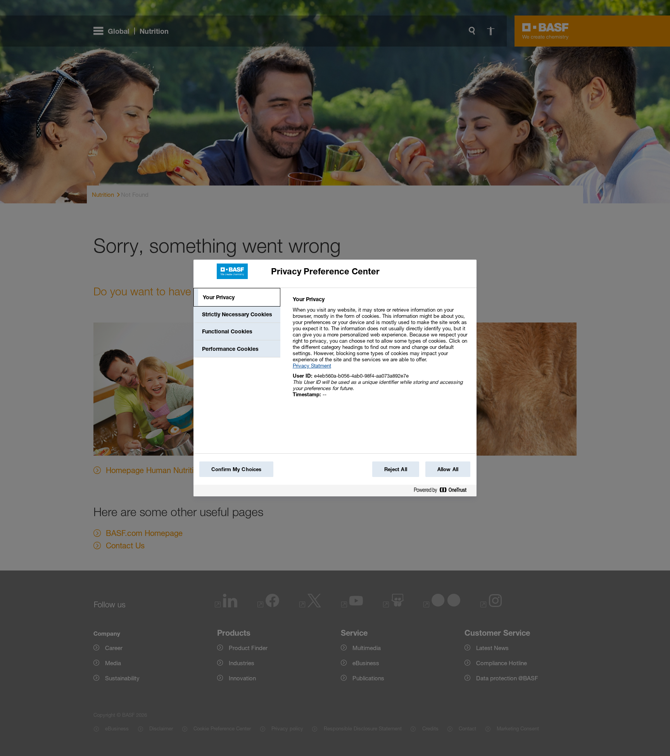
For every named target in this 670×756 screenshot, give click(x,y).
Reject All (395, 469)
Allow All (447, 469)
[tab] (237, 297)
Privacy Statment (312, 365)
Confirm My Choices (236, 469)
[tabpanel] (381, 351)
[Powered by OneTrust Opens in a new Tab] (443, 491)
